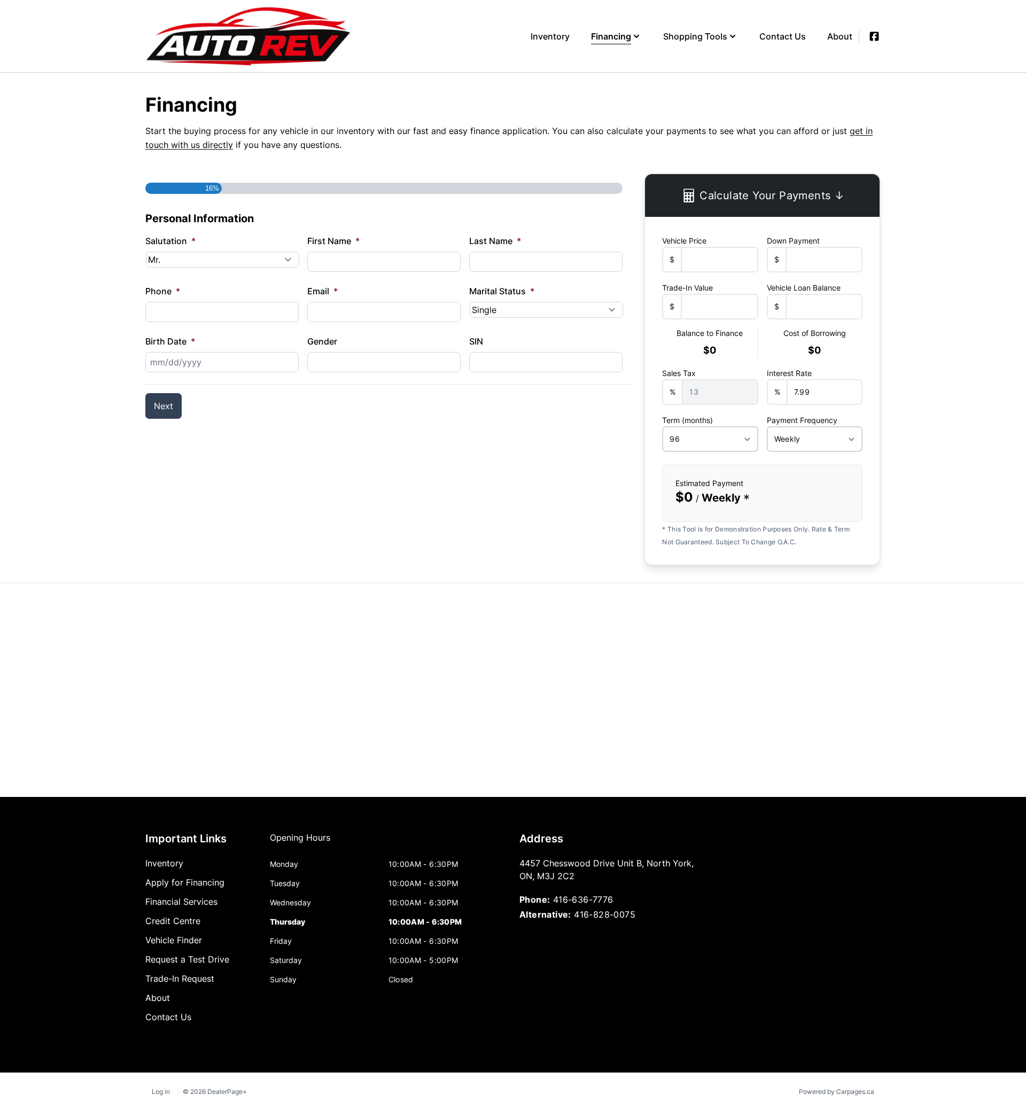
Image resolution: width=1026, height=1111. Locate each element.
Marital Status (501, 291)
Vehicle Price (684, 240)
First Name (333, 241)
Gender (322, 341)
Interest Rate (789, 373)
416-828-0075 (604, 914)
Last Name (495, 241)
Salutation (170, 241)
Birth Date (170, 341)
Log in (161, 1091)
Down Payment (793, 240)
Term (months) (687, 420)
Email (322, 291)
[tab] (300, 843)
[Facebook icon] (874, 36)
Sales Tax (679, 373)
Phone (162, 291)
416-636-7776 (583, 899)
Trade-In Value (687, 287)
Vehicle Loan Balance (804, 287)
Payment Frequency (802, 420)
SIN (476, 341)
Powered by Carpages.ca (836, 1091)
